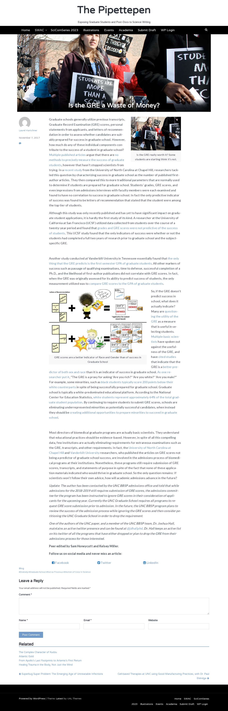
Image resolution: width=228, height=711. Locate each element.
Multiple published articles (67, 155)
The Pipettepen (114, 10)
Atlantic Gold (26, 656)
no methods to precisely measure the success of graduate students (86, 160)
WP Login (168, 30)
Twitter (105, 562)
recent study (73, 170)
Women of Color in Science (77, 572)
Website (153, 620)
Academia (126, 30)
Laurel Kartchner (28, 130)
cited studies (167, 357)
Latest (59, 698)
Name (23, 620)
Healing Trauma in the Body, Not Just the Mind (46, 664)
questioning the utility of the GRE (164, 316)
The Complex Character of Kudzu (38, 652)
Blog (21, 568)
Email (87, 620)
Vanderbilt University (85, 453)
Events (109, 30)
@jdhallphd (135, 528)
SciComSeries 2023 (64, 30)
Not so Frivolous (55, 572)
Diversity (24, 572)
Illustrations (91, 30)
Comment (25, 594)
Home (25, 30)
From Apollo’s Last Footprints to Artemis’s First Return (50, 660)
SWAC (39, 30)
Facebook (62, 562)
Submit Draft (147, 30)
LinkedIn (152, 562)
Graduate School (38, 572)
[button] (206, 29)
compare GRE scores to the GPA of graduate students (126, 283)
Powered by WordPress (32, 698)
